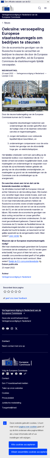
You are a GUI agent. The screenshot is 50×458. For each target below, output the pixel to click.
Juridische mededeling (11, 402)
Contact (5, 378)
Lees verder (14, 236)
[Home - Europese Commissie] (8, 8)
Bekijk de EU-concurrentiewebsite (23, 261)
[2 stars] (6, 291)
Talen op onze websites (12, 388)
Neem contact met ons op (13, 346)
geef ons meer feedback (16, 298)
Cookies (5, 393)
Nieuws (7, 23)
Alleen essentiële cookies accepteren (29, 452)
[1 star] (5, 291)
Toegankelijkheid (9, 407)
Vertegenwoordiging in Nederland (16, 277)
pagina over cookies (28, 426)
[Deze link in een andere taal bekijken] (21, 236)
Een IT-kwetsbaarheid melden (15, 383)
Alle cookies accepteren (23, 444)
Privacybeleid (8, 398)
